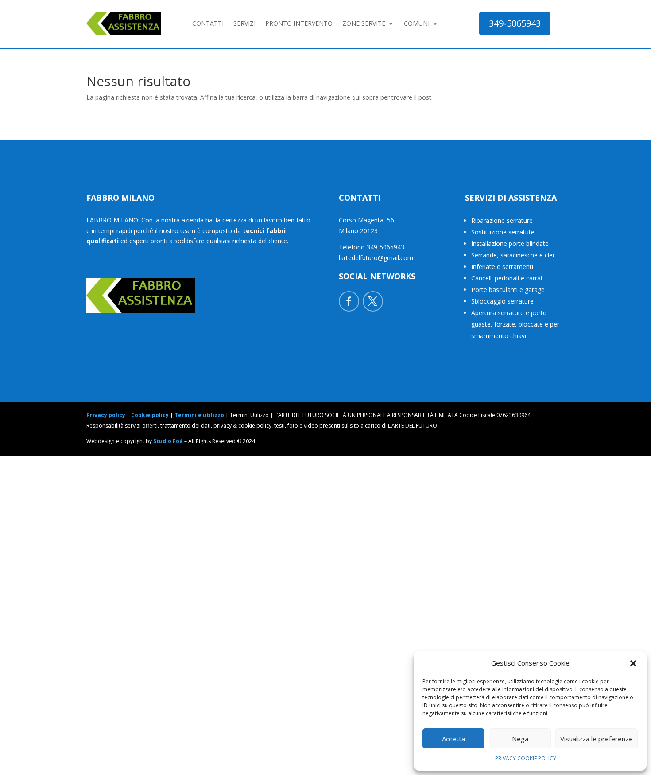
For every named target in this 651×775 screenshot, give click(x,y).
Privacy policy (105, 415)
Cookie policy (150, 415)
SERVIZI (244, 23)
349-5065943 (515, 23)
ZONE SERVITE (363, 23)
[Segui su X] (373, 301)
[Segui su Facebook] (349, 301)
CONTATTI (208, 23)
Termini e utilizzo (199, 415)
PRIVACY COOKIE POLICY (525, 758)
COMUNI (417, 23)
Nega (520, 738)
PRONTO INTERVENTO (299, 23)
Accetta (453, 738)
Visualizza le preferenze (596, 738)
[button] (633, 663)
